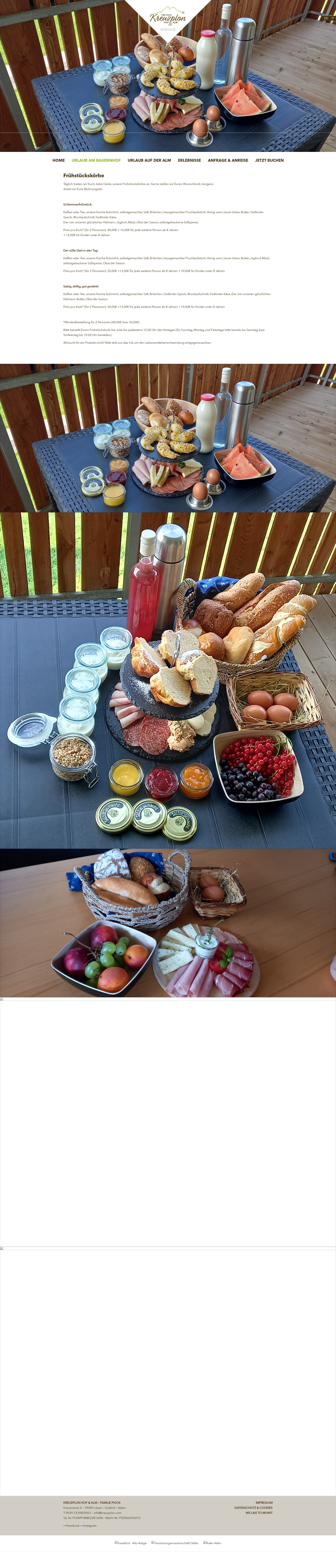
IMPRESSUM (264, 1502)
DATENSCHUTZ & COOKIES (253, 1508)
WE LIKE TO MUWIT (259, 1513)
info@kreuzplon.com (107, 1513)
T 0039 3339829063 (77, 1513)
